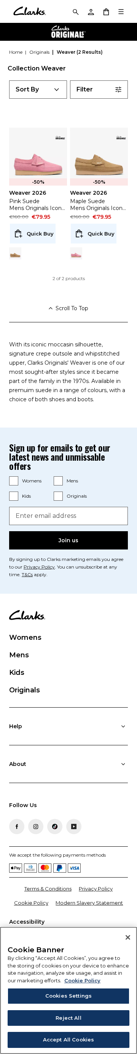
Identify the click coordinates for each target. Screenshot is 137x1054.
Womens (31, 481)
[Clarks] (29, 11)
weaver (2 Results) (80, 52)
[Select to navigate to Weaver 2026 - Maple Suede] (15, 253)
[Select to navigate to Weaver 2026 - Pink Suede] (76, 253)
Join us (68, 540)
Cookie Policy (31, 903)
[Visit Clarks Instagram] (35, 826)
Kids (26, 496)
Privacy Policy (39, 567)
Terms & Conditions (48, 889)
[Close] (127, 937)
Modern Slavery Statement (89, 903)
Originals (77, 496)
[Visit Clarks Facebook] (16, 826)
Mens (72, 481)
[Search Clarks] (75, 11)
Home (16, 52)
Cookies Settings (68, 996)
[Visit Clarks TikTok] (54, 826)
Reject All (68, 1018)
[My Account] (90, 11)
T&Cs (27, 574)
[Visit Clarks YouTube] (73, 826)
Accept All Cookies (68, 1039)
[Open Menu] (121, 11)
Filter (84, 89)
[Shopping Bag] (105, 11)
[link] (60, 137)
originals (40, 52)
